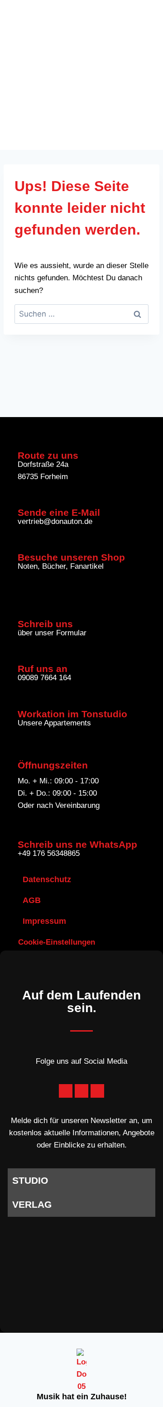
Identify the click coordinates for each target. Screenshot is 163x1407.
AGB (32, 900)
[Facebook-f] (65, 1091)
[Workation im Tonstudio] (23, 699)
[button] (144, 75)
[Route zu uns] (23, 440)
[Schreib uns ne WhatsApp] (23, 829)
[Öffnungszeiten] (23, 750)
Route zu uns (48, 455)
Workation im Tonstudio (72, 714)
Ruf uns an (42, 668)
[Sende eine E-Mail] (23, 497)
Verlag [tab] (32, 1204)
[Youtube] (81, 1091)
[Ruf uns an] (23, 653)
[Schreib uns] (23, 609)
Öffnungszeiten (53, 765)
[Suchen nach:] (81, 314)
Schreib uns (45, 624)
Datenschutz (47, 879)
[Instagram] (97, 1091)
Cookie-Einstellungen (56, 942)
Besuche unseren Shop (71, 557)
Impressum (44, 921)
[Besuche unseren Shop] (23, 542)
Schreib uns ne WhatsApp (77, 844)
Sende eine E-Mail (59, 512)
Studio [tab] (30, 1180)
